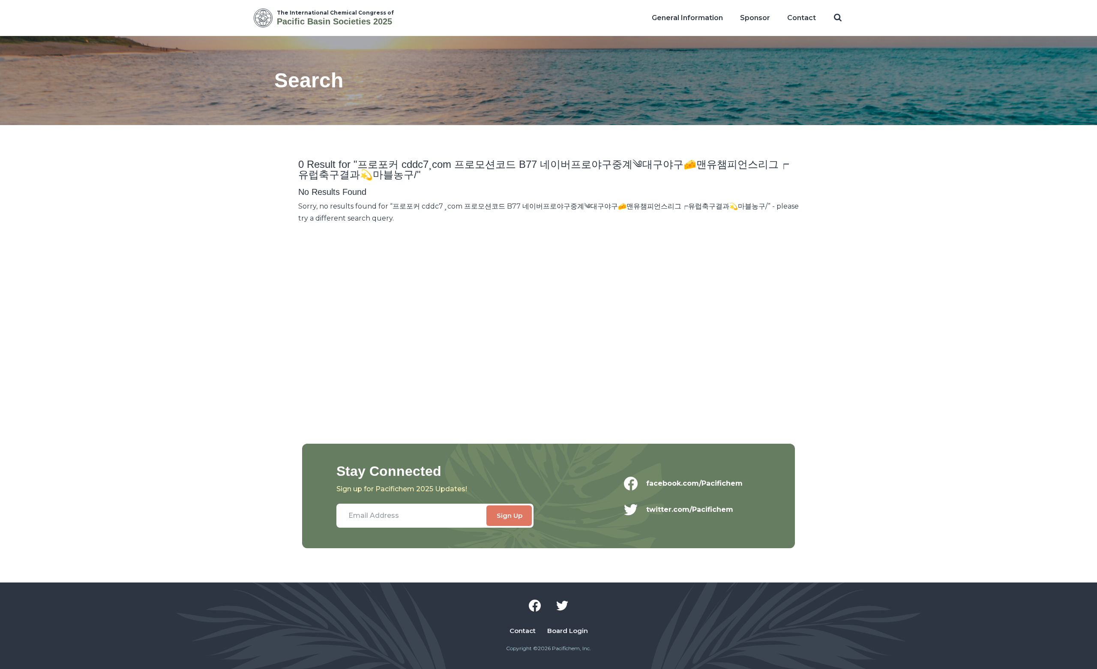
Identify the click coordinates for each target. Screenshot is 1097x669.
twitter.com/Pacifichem (689, 509)
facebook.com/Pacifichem (694, 483)
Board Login (567, 631)
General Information (687, 18)
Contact (801, 18)
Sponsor (755, 18)
